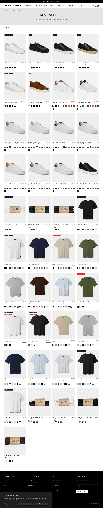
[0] (96, 6)
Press (53, 488)
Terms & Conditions (32, 482)
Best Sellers (28, 5)
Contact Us (6, 480)
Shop (10, 10)
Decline (41, 504)
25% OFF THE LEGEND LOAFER (51, 1)
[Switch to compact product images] (8, 27)
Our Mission (55, 485)
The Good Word (56, 490)
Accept (25, 504)
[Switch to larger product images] (3, 27)
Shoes (52, 5)
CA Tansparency (32, 485)
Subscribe (82, 491)
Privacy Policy (28, 500)
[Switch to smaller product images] (6, 27)
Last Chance (71, 5)
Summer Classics (41, 5)
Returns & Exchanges (9, 488)
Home (5, 10)
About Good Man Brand (57, 480)
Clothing (60, 5)
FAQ (5, 482)
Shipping (6, 485)
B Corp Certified (56, 482)
